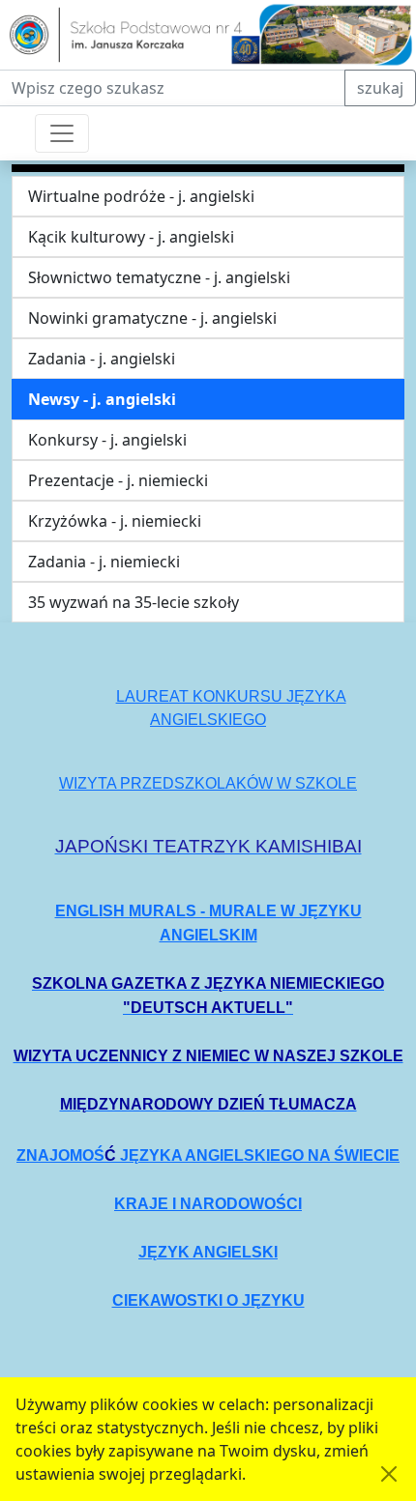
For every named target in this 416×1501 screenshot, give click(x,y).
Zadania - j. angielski (101, 358)
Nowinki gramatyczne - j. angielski (152, 318)
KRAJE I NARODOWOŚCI (208, 1204)
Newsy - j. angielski (102, 399)
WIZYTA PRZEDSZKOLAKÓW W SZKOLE (208, 783)
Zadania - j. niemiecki (104, 561)
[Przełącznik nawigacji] (62, 133)
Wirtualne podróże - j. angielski (141, 196)
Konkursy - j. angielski (107, 439)
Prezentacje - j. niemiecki (118, 480)
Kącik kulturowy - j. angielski (131, 236)
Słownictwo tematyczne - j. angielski (159, 277)
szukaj (380, 88)
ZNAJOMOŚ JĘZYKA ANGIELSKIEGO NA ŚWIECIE (208, 1155)
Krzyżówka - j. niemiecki (114, 521)
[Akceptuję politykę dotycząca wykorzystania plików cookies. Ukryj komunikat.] (389, 1474)
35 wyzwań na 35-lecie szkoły (133, 602)
